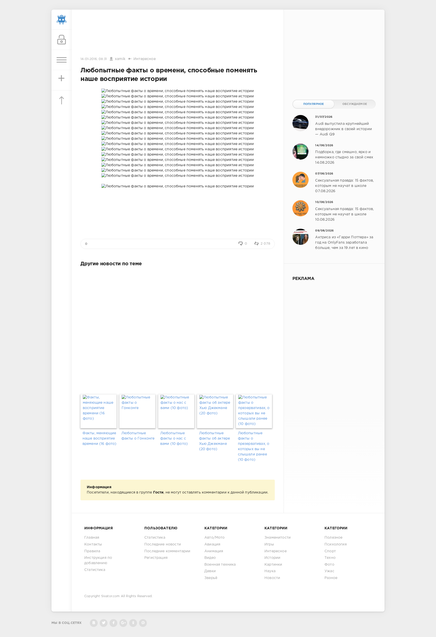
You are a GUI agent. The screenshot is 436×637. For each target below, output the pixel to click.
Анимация (213, 551)
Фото (329, 564)
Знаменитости (277, 537)
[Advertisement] (177, 33)
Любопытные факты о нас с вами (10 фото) (174, 438)
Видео (210, 557)
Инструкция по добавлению (98, 560)
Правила (92, 551)
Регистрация (156, 557)
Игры (269, 544)
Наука (270, 571)
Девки (210, 571)
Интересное (144, 59)
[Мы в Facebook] (113, 623)
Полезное (333, 537)
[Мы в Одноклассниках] (133, 623)
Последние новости (162, 544)
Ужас (329, 571)
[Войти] (61, 40)
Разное (330, 578)
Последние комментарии (167, 551)
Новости (272, 578)
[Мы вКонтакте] (94, 623)
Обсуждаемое (354, 104)
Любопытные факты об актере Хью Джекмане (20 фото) (214, 441)
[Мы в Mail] (143, 623)
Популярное (313, 104)
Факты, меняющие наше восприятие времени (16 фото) (100, 438)
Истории (272, 557)
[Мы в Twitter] (103, 623)
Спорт (330, 551)
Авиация (212, 544)
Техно (330, 557)
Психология (335, 544)
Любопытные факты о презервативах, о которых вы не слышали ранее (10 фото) (253, 446)
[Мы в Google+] (123, 623)
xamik (120, 59)
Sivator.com (110, 596)
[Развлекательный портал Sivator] (61, 20)
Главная (91, 537)
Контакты (93, 544)
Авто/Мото (214, 537)
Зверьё (210, 578)
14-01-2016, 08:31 (93, 59)
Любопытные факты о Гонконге (138, 436)
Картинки (273, 564)
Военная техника (220, 564)
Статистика (94, 569)
